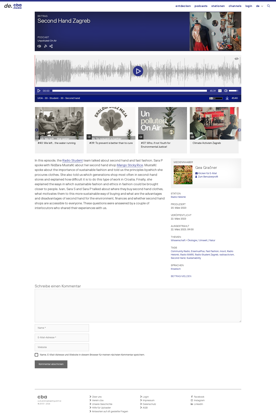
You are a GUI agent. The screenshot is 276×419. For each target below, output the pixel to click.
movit (223, 251)
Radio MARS (187, 255)
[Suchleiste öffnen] (268, 7)
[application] (138, 90)
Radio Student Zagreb (206, 255)
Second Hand (178, 258)
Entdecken (183, 6)
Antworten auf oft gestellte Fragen (109, 411)
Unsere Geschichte (101, 404)
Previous (36, 130)
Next (239, 130)
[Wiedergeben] (39, 91)
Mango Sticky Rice (130, 165)
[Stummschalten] (226, 91)
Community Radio (180, 251)
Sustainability (194, 258)
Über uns (96, 397)
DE (258, 6)
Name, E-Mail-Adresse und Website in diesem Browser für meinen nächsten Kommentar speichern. (92, 355)
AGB (145, 408)
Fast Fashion (212, 251)
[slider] (129, 91)
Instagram (199, 400)
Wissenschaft (178, 240)
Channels (235, 6)
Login (248, 6)
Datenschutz (149, 404)
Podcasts (201, 6)
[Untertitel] (220, 91)
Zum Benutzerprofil (207, 177)
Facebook (198, 397)
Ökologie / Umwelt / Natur (201, 240)
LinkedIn (198, 404)
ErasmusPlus (198, 251)
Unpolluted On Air (47, 41)
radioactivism (226, 255)
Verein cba (97, 400)
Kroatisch (176, 269)
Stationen (218, 6)
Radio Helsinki (178, 197)
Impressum (148, 400)
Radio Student (72, 160)
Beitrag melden (181, 276)
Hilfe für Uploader (101, 408)
